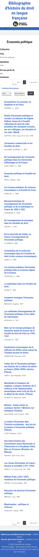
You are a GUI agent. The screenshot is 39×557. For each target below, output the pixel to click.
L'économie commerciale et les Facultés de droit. (18, 144)
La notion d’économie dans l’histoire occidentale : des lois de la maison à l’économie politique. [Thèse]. (20, 425)
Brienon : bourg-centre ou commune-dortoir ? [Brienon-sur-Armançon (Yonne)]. (19, 408)
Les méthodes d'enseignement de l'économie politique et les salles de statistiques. (19, 314)
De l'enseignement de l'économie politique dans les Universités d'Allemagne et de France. (19, 160)
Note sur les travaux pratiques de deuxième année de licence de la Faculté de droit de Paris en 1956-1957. (20, 331)
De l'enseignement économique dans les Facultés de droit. (18, 221)
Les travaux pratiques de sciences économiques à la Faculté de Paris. (20, 188)
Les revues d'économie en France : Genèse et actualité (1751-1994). (20, 464)
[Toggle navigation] (5, 28)
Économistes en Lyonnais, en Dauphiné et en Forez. (17, 103)
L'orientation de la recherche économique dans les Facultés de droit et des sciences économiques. (20, 253)
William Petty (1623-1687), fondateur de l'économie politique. (20, 478)
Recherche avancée (11, 88)
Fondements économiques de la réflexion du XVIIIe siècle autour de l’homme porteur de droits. (20, 350)
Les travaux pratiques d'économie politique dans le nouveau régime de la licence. (19, 270)
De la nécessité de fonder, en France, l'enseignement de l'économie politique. (17, 237)
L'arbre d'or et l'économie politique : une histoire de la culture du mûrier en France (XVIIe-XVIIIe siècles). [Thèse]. (20, 367)
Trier (31, 93)
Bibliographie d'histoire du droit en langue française (19, 10)
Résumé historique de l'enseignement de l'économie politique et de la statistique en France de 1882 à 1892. (18, 205)
